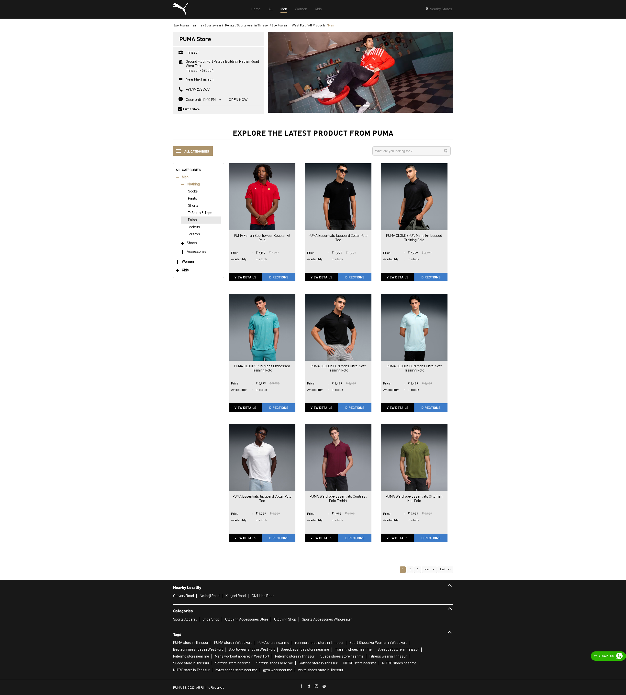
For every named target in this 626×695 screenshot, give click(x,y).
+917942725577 (198, 89)
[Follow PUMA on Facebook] (301, 686)
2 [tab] (364, 106)
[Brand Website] (324, 686)
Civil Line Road (263, 596)
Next (427, 569)
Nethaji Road (210, 596)
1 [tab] (357, 106)
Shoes (192, 243)
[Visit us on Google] (309, 686)
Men (185, 177)
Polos (192, 220)
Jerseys (194, 234)
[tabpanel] (360, 72)
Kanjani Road (235, 596)
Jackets (194, 227)
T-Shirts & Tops (200, 213)
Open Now (238, 100)
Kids (185, 270)
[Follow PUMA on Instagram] (316, 686)
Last (442, 569)
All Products (317, 25)
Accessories (197, 251)
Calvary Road (183, 596)
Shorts (193, 205)
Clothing (193, 184)
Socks (193, 191)
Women (188, 262)
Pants (192, 198)
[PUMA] (180, 9)
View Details (245, 277)
